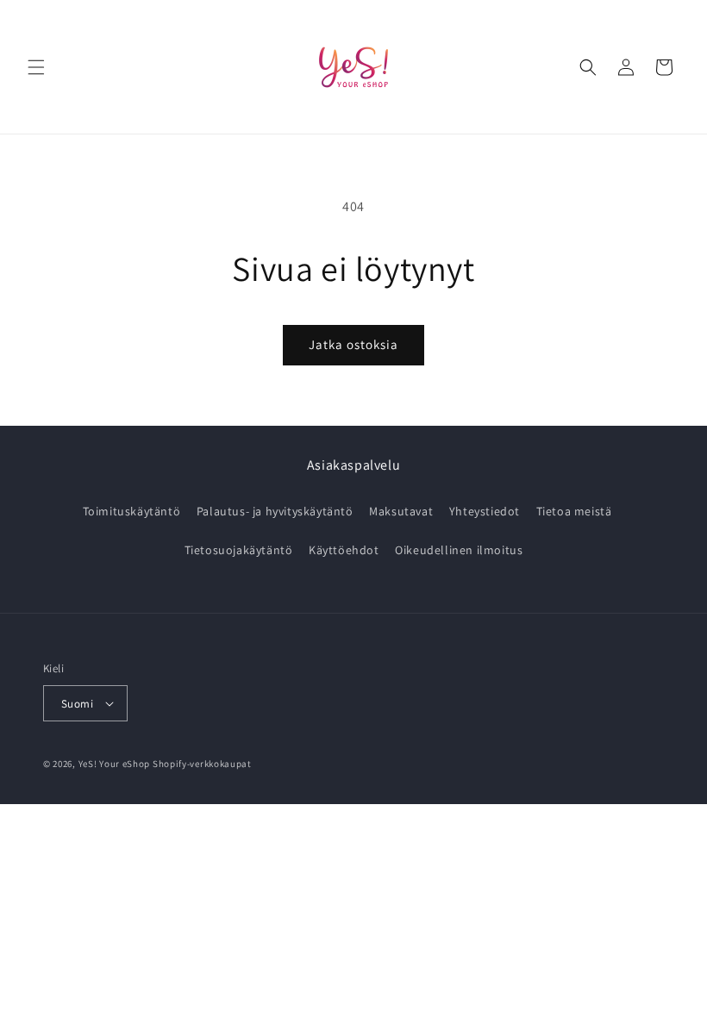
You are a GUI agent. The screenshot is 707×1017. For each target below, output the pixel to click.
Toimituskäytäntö (132, 511)
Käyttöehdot (344, 550)
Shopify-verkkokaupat (202, 764)
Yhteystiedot (484, 511)
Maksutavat (401, 511)
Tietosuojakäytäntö (239, 550)
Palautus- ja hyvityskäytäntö (275, 511)
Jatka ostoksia (353, 344)
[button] (36, 67)
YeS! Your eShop (114, 764)
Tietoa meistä (574, 511)
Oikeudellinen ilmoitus (458, 550)
